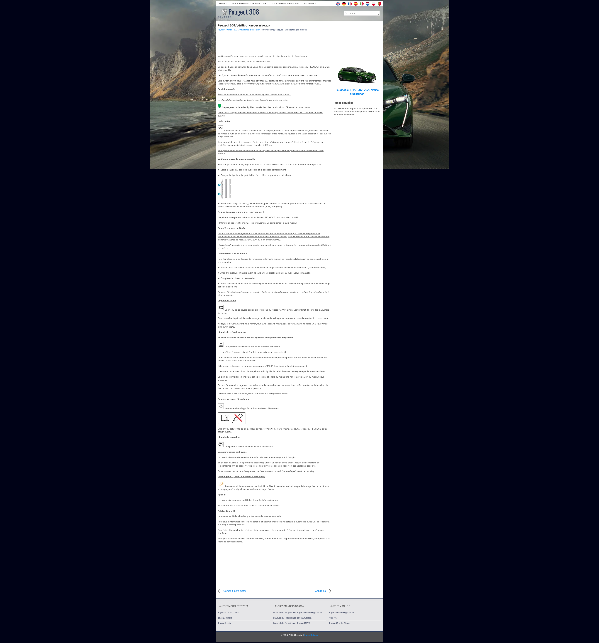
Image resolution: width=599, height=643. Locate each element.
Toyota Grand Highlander (341, 612)
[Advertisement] (274, 43)
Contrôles (320, 591)
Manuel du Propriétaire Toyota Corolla (292, 617)
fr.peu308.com (311, 635)
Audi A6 (333, 617)
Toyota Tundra (225, 617)
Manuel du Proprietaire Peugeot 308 (249, 3)
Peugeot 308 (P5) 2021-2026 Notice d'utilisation (239, 29)
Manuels (223, 3)
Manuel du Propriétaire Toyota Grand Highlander (297, 612)
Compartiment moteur (235, 591)
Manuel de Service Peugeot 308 (285, 3)
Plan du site (310, 3)
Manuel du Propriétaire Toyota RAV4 (291, 623)
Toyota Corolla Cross (228, 612)
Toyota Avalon (225, 623)
